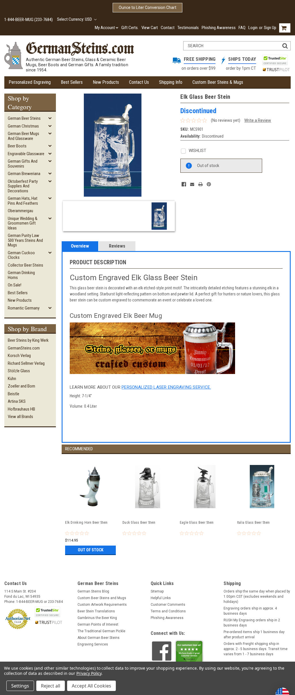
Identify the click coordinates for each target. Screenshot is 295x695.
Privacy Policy (88, 673)
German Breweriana (24, 173)
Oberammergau (20, 210)
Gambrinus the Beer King (97, 618)
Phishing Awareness (219, 27)
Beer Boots (17, 146)
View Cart (149, 27)
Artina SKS (17, 401)
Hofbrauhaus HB (21, 409)
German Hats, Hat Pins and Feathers (23, 201)
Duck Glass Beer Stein (138, 523)
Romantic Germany (23, 308)
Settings (20, 686)
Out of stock (90, 550)
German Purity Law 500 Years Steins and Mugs (25, 240)
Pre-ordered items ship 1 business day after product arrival (254, 634)
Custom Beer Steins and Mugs (101, 598)
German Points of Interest (97, 624)
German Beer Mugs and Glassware (23, 136)
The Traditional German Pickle (101, 631)
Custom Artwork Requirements (102, 605)
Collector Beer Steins (25, 265)
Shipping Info (170, 82)
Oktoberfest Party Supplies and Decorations (23, 186)
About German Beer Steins (98, 638)
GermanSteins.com (24, 348)
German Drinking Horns (21, 275)
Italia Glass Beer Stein (253, 523)
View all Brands (20, 416)
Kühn (12, 378)
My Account (105, 27)
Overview (80, 246)
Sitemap (157, 591)
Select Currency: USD (75, 19)
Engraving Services (92, 644)
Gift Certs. (130, 27)
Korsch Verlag (19, 355)
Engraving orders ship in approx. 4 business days (250, 611)
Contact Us (139, 82)
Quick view (90, 510)
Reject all (50, 686)
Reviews (117, 246)
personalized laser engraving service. (166, 387)
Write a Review (257, 120)
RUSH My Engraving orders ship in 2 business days (252, 622)
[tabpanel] (90, 505)
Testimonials (188, 27)
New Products (106, 82)
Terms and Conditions (168, 611)
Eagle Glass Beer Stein (197, 523)
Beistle (13, 393)
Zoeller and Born (21, 386)
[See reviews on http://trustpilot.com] (189, 653)
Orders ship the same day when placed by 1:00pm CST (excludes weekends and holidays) (257, 596)
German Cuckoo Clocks (21, 255)
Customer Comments (168, 605)
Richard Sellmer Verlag (26, 363)
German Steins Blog (93, 591)
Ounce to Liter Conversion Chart (147, 7)
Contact (168, 27)
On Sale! (14, 285)
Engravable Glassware (26, 153)
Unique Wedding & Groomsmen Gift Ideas (22, 223)
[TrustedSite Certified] (275, 60)
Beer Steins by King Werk (28, 340)
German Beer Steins (24, 118)
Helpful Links (161, 598)
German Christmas (23, 126)
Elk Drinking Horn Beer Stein (86, 523)
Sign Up (270, 27)
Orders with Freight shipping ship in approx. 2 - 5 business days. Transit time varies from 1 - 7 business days (256, 649)
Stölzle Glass (19, 370)
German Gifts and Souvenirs (22, 164)
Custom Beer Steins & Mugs (217, 82)
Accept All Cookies (91, 686)
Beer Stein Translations (96, 611)
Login (253, 27)
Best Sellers (72, 82)
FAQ (242, 27)
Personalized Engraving (30, 82)
